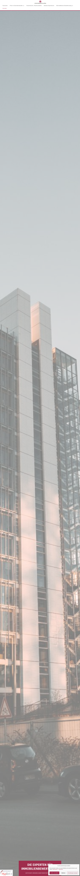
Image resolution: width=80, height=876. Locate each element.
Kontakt (5, 8)
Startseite (5, 5)
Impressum (60, 869)
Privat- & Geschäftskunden (16, 5)
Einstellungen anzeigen (72, 872)
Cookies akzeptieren (54, 872)
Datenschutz (55, 869)
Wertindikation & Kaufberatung (64, 5)
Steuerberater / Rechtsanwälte (34, 5)
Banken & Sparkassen (49, 5)
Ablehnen (63, 872)
